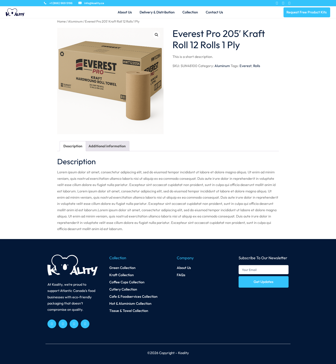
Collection (190, 12)
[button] (156, 34)
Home (61, 21)
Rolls (256, 66)
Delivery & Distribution (157, 12)
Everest (245, 66)
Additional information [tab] (107, 146)
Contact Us (214, 12)
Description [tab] (72, 146)
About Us (125, 12)
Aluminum (75, 21)
